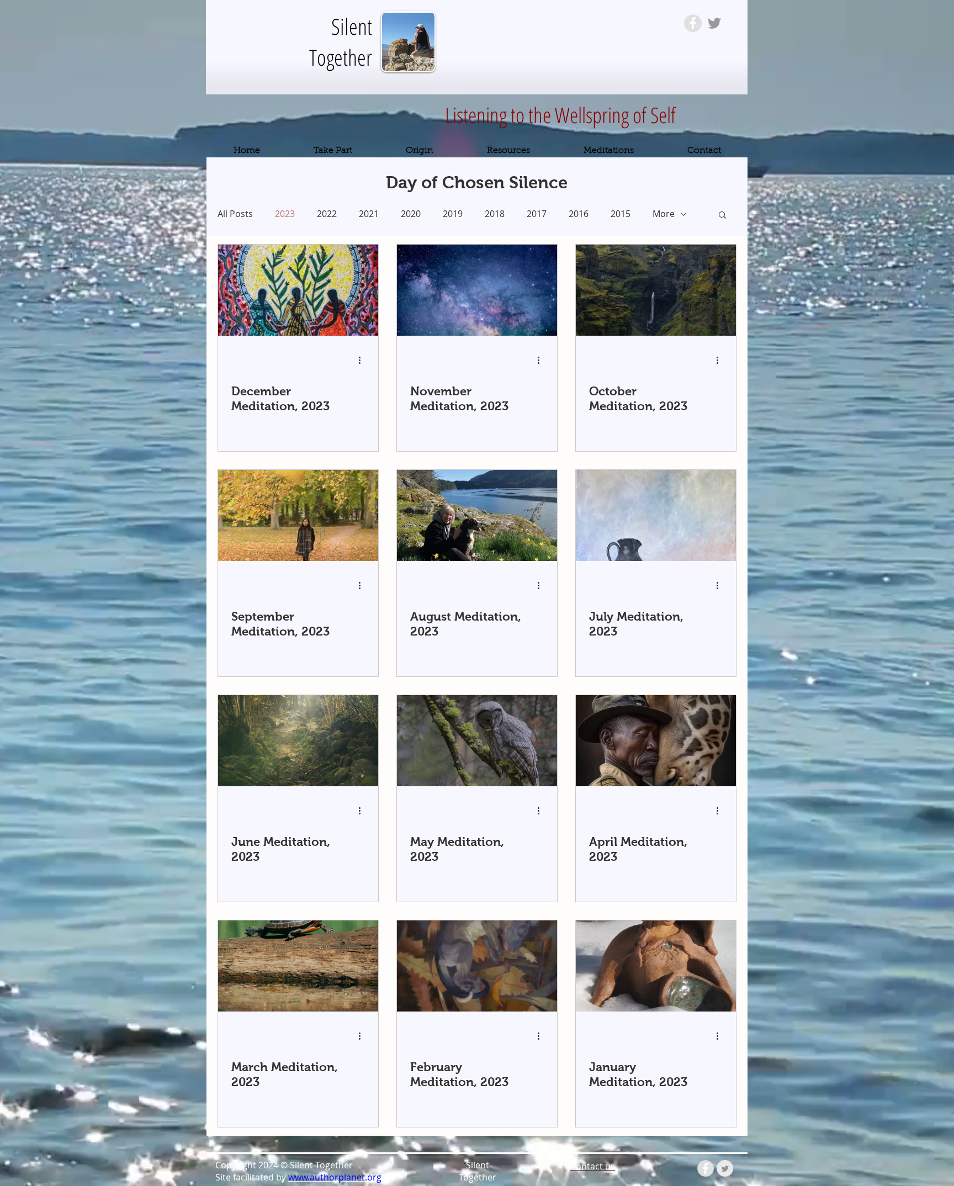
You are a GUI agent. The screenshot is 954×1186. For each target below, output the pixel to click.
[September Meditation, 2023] (298, 515)
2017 (537, 214)
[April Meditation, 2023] (656, 740)
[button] (722, 215)
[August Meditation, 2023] (477, 515)
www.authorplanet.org (334, 1177)
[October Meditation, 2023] (656, 290)
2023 (285, 214)
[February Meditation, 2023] (477, 966)
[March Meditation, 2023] (298, 966)
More (664, 214)
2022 (327, 214)
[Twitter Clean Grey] (725, 1168)
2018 (495, 214)
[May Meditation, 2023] (477, 740)
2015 (620, 214)
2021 (369, 214)
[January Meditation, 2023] (656, 966)
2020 (411, 214)
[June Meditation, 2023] (298, 740)
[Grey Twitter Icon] (714, 23)
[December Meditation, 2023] (298, 290)
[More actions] (363, 360)
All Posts (235, 214)
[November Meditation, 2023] (477, 290)
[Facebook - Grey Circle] (693, 23)
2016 (579, 214)
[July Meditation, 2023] (656, 515)
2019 (453, 214)
